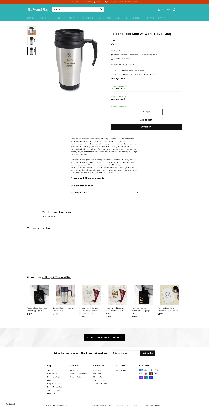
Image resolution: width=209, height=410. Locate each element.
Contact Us (52, 374)
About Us (74, 370)
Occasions (88, 18)
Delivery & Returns (55, 377)
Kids (127, 18)
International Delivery (56, 387)
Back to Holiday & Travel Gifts (106, 337)
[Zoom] (70, 59)
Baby (118, 18)
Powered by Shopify (153, 405)
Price (113, 40)
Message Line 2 (118, 89)
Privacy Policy (53, 393)
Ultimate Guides (100, 383)
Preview (146, 112)
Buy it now (146, 127)
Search (50, 370)
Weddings (44, 18)
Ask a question (79, 192)
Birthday (31, 18)
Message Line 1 (118, 78)
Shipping (124, 70)
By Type (150, 18)
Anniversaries (98, 374)
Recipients (74, 18)
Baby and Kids (99, 380)
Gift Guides (163, 18)
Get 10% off (10, 404)
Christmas (138, 18)
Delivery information (82, 185)
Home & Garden (104, 18)
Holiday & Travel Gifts (56, 277)
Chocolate (97, 377)
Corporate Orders (55, 383)
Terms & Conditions (55, 390)
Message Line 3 (118, 99)
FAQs (49, 380)
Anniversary (59, 18)
